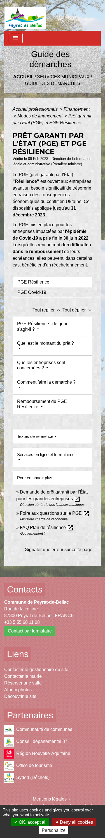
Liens (18, 654)
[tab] (52, 282)
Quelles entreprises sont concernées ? (41, 365)
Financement (77, 109)
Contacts (25, 589)
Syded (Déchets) (33, 777)
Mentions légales (50, 799)
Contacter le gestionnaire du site (36, 669)
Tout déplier (77, 310)
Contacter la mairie (23, 676)
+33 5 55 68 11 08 (22, 622)
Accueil (23, 76)
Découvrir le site (20, 696)
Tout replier (46, 310)
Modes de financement (40, 116)
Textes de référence (35, 436)
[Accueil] (25, 15)
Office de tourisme (34, 765)
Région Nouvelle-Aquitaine (43, 753)
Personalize (54, 830)
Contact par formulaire (30, 631)
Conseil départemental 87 (41, 741)
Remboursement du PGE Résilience (42, 404)
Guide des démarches (52, 83)
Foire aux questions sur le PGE (55, 513)
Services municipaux (63, 76)
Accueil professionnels (36, 109)
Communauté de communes (44, 729)
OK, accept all (32, 822)
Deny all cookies (76, 822)
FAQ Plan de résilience (47, 527)
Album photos (18, 689)
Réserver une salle (23, 683)
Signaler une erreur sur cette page (58, 549)
